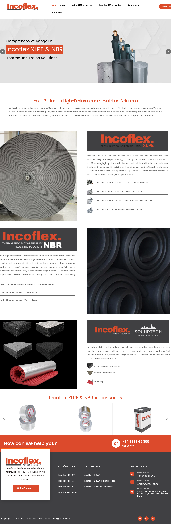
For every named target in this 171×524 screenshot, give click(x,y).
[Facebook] (140, 518)
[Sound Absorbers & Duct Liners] (128, 366)
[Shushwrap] (128, 382)
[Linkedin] (146, 518)
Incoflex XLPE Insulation (81, 5)
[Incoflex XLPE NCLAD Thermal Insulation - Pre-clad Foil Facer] (127, 209)
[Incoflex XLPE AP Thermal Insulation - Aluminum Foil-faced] (127, 191)
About (63, 5)
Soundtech (133, 5)
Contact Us (56, 12)
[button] (4, 419)
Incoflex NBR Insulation (110, 5)
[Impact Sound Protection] (128, 372)
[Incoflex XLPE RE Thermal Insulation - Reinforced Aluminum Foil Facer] (127, 200)
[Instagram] (153, 518)
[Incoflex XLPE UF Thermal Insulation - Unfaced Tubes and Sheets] (127, 182)
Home (53, 5)
